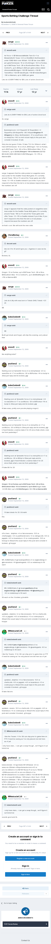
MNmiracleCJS (15, 631)
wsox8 (11, 101)
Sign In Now (25, 874)
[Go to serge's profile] (4, 43)
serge (11, 42)
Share (26, 888)
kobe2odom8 (14, 317)
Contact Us (25, 940)
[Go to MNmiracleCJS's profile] (4, 632)
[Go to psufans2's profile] (4, 365)
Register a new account (25, 858)
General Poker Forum (25, 24)
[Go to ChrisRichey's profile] (4, 236)
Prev (8, 32)
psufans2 (12, 363)
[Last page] (48, 32)
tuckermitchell (9, 22)
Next (43, 32)
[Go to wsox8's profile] (4, 102)
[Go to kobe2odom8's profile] (4, 318)
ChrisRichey (13, 235)
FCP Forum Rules (11, 924)
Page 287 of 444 (25, 32)
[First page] (3, 32)
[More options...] (46, 42)
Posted (18, 44)
